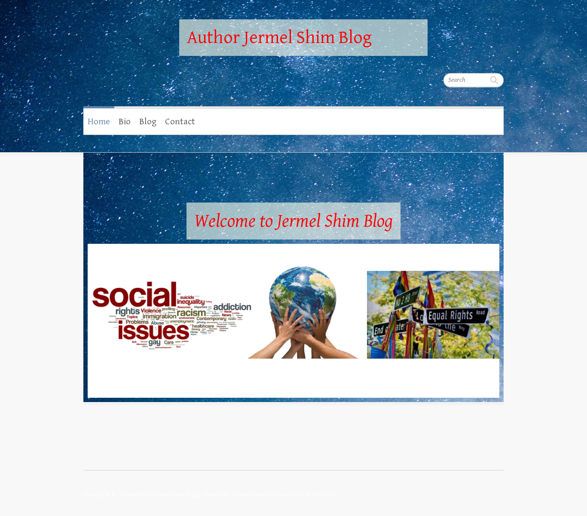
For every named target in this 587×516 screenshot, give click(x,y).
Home (99, 122)
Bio (125, 122)
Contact (180, 122)
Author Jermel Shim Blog (279, 37)
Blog (147, 122)
